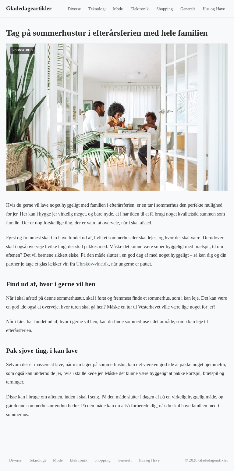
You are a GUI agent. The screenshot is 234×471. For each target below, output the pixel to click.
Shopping (164, 9)
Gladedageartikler (28, 8)
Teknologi (97, 9)
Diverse (74, 9)
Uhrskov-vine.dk (92, 263)
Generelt (187, 9)
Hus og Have (214, 9)
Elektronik (139, 9)
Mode (118, 9)
